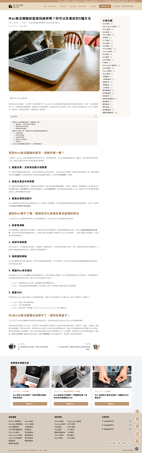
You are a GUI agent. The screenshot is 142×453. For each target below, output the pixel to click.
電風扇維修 (29, 435)
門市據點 (93, 6)
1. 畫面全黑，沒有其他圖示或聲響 (24, 124)
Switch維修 (29, 424)
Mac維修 (24, 26)
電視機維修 (29, 441)
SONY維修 (71, 427)
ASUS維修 (71, 438)
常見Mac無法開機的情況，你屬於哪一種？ (26, 122)
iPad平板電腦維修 (15, 429)
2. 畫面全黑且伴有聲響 (21, 126)
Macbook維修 (59, 424)
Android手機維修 (15, 438)
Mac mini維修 (14, 432)
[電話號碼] (114, 443)
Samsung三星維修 (74, 421)
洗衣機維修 (29, 432)
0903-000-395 (127, 6)
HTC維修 (70, 429)
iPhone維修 (59, 421)
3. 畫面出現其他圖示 (20, 128)
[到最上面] (136, 449)
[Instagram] (124, 443)
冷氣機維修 (29, 427)
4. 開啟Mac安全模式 (20, 139)
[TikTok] (129, 443)
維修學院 (73, 6)
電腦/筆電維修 (68, 391)
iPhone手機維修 (15, 421)
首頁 (44, 6)
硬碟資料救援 (14, 443)
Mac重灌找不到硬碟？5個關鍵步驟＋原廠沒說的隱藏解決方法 (70, 396)
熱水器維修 (29, 438)
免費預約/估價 (105, 6)
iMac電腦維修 (14, 427)
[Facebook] (119, 443)
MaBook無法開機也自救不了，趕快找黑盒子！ (27, 144)
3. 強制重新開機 (19, 137)
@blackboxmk (30, 334)
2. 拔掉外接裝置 (19, 135)
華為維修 (70, 435)
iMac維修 (58, 429)
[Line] (109, 443)
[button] (116, 421)
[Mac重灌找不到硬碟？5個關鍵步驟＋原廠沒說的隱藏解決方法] (70, 377)
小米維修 (70, 432)
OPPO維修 (71, 424)
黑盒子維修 (52, 6)
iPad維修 (57, 427)
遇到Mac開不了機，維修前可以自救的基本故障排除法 (30, 131)
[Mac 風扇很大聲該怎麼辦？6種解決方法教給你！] (111, 377)
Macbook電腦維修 (16, 424)
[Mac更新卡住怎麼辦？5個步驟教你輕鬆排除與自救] (30, 377)
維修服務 (63, 6)
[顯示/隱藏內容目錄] (95, 116)
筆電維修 (12, 441)
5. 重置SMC (18, 141)
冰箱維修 (28, 429)
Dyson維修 (29, 421)
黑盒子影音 (82, 6)
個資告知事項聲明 (127, 450)
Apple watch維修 (15, 435)
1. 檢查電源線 (18, 133)
